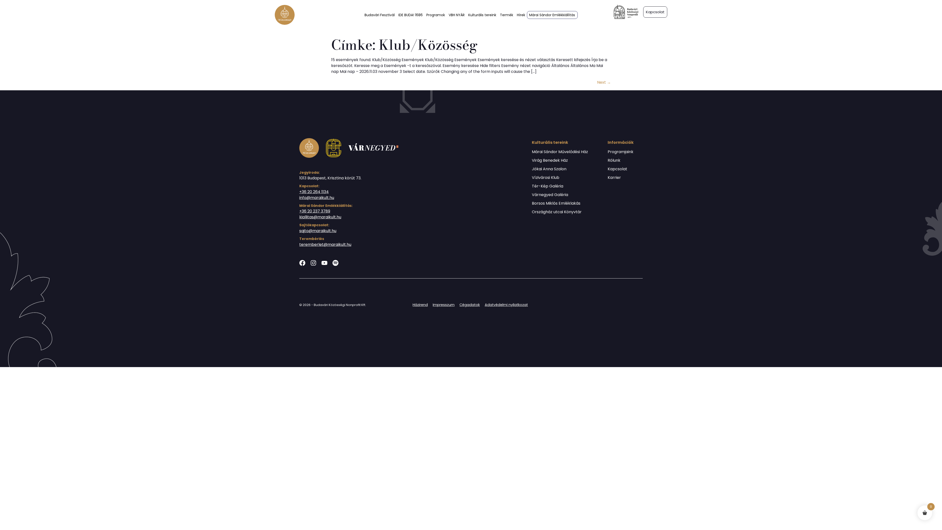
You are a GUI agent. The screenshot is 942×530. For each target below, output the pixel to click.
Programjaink (620, 151)
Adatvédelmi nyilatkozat (506, 304)
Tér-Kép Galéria (547, 186)
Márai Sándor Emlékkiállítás (552, 15)
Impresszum (444, 304)
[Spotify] (335, 263)
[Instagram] (313, 263)
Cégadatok (469, 304)
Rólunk (614, 160)
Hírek (521, 15)
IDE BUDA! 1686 (410, 15)
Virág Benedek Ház (550, 160)
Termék (506, 15)
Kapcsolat (617, 169)
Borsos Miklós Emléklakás (556, 203)
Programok (435, 15)
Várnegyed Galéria (550, 194)
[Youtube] (324, 263)
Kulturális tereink (482, 15)
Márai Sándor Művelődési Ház (560, 151)
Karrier (614, 177)
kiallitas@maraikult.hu (320, 217)
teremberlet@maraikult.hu (325, 244)
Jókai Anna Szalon (549, 169)
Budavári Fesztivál (380, 15)
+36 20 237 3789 (314, 211)
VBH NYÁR (457, 15)
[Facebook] (302, 263)
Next (604, 82)
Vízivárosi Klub (545, 177)
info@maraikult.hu (316, 197)
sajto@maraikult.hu (317, 231)
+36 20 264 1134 (314, 192)
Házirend (420, 304)
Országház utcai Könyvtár (557, 212)
